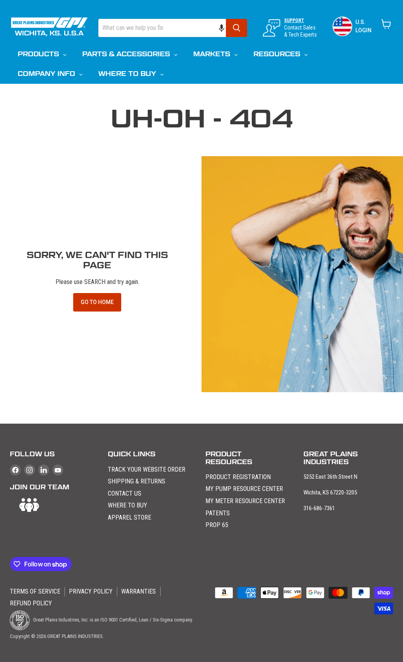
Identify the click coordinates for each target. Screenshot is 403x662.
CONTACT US (124, 493)
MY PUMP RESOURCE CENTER (244, 488)
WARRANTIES (138, 591)
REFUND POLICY (31, 603)
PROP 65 (216, 525)
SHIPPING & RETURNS (136, 481)
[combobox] (162, 28)
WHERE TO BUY (127, 505)
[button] (225, 28)
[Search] (236, 28)
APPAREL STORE (129, 517)
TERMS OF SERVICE (35, 591)
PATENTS (217, 513)
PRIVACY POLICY (91, 591)
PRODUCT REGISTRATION (238, 477)
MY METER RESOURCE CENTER (245, 501)
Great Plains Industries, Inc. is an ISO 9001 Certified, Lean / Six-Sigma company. (112, 620)
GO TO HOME (97, 302)
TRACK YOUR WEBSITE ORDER (146, 469)
